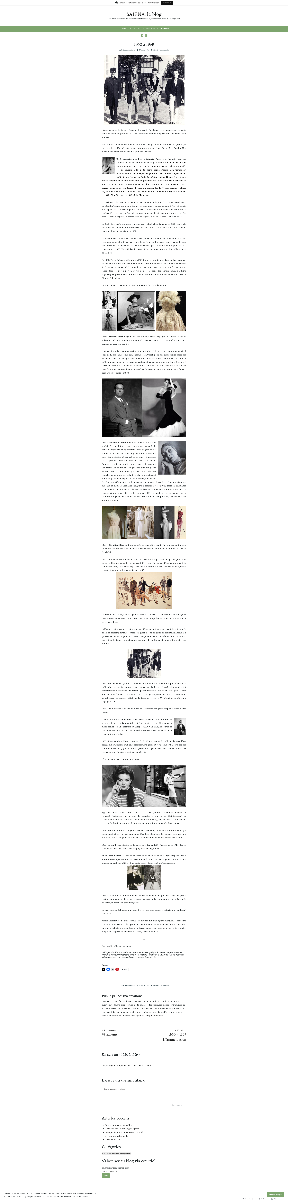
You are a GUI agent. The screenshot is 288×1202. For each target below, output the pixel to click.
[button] (109, 300)
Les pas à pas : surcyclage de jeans (122, 1128)
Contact (164, 29)
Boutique (150, 29)
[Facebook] (142, 35)
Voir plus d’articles (154, 1015)
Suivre (106, 1176)
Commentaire (177, 1105)
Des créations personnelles (118, 1125)
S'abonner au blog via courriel (128, 1161)
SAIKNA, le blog (144, 14)
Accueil (123, 29)
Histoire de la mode (161, 50)
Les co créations (113, 1139)
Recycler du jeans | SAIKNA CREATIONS (129, 1065)
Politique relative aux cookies (76, 1196)
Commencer (167, 3)
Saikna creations (128, 50)
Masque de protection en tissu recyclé (124, 1132)
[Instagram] (145, 35)
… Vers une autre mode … (117, 1136)
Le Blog (136, 29)
